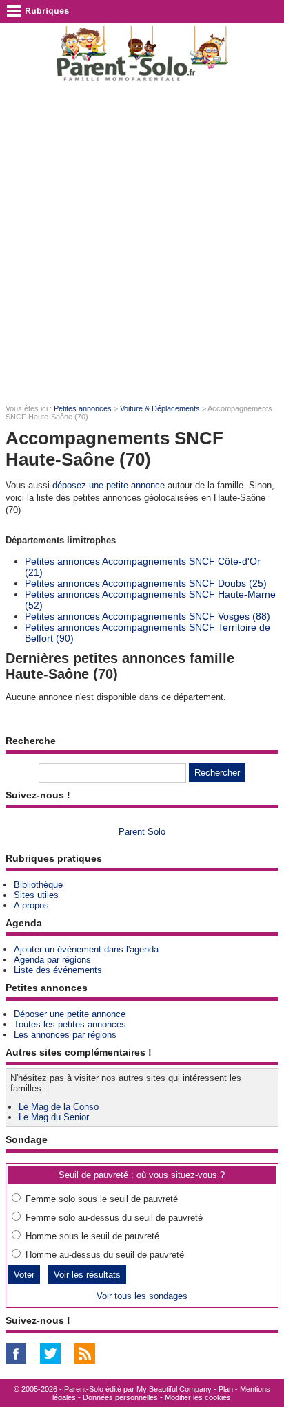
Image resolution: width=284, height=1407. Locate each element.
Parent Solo (142, 832)
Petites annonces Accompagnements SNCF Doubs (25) (146, 583)
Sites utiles (36, 895)
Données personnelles (120, 1397)
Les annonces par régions (65, 1034)
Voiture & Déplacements (160, 408)
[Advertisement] (142, 242)
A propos (31, 905)
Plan (226, 1389)
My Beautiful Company (174, 1389)
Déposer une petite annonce (69, 1014)
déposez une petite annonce (108, 485)
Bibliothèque (38, 885)
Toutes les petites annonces (70, 1024)
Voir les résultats (87, 1274)
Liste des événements (58, 970)
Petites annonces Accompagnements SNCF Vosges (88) (147, 616)
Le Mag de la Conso (59, 1107)
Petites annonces (83, 408)
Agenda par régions (52, 960)
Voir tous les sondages (142, 1296)
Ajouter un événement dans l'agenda (86, 949)
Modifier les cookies (198, 1397)
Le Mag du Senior (54, 1117)
